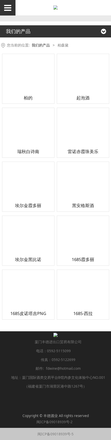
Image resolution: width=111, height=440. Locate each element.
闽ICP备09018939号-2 (55, 422)
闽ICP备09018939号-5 (55, 434)
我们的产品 (41, 45)
